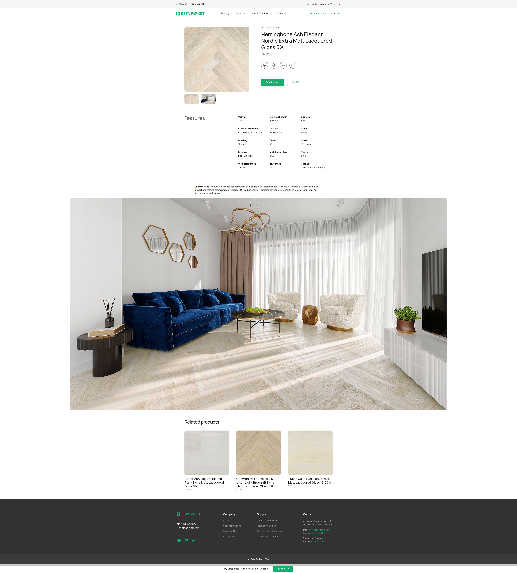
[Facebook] (179, 540)
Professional (197, 4)
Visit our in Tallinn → (323, 4)
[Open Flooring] (231, 13)
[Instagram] (194, 540)
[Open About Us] (247, 13)
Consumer (181, 4)
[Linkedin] (186, 540)
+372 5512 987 (318, 541)
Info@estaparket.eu (319, 529)
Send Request (272, 82)
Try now (281, 568)
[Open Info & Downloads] (271, 13)
